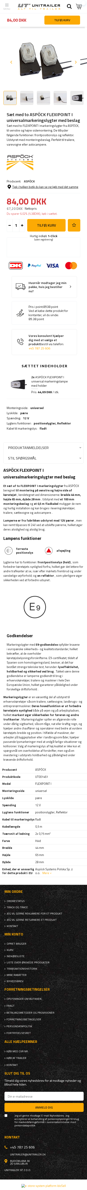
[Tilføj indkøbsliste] (74, 225)
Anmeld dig (44, 1107)
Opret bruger (16, 943)
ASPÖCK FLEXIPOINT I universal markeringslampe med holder (49, 381)
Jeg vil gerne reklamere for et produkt (34, 913)
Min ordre (13, 891)
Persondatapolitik (19, 1026)
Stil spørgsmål (22, 458)
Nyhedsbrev (15, 981)
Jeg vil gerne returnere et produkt (32, 920)
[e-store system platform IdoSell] (43, 1186)
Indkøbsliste (16, 956)
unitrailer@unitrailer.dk (28, 1154)
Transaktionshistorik (22, 968)
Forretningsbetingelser (23, 1019)
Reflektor (64, 423)
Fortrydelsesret (18, 1033)
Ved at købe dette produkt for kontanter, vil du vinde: (48, 313)
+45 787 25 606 (39, 348)
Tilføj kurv (46, 225)
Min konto (13, 934)
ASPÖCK (29, 181)
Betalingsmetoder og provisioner (30, 1012)
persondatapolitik (24, 1125)
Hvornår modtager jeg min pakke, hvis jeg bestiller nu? (47, 287)
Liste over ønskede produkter (28, 962)
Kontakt (12, 926)
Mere (45, 873)
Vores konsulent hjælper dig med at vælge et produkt (46, 342)
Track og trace (17, 907)
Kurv (10, 950)
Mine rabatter (17, 975)
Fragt (10, 1005)
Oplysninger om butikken (23, 999)
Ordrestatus (16, 901)
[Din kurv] (79, 7)
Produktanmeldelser (28, 447)
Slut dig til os (17, 1073)
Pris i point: (36, 307)
